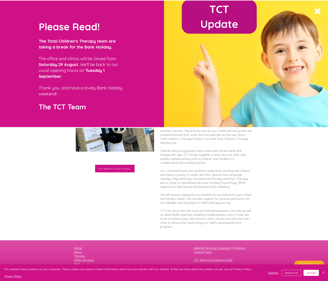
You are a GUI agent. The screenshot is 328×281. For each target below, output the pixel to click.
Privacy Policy (13, 276)
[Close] (323, 272)
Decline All (291, 272)
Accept (311, 272)
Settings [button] (273, 272)
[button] (317, 11)
